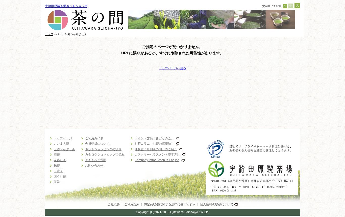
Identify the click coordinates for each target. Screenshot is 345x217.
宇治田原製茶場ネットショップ (66, 6)
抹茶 (57, 165)
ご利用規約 (131, 204)
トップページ (63, 138)
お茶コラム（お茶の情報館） (154, 143)
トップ (49, 34)
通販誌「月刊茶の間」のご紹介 (156, 149)
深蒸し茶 (60, 160)
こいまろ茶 (61, 143)
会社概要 (114, 204)
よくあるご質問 (95, 160)
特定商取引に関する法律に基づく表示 (169, 204)
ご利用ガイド (94, 138)
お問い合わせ (94, 165)
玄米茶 (58, 171)
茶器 (57, 182)
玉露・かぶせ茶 (64, 149)
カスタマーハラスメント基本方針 (157, 154)
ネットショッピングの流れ (103, 149)
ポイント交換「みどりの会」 (154, 138)
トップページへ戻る (172, 68)
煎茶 (57, 154)
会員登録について (97, 143)
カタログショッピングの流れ (105, 154)
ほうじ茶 (60, 176)
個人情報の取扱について (217, 204)
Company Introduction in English (157, 160)
